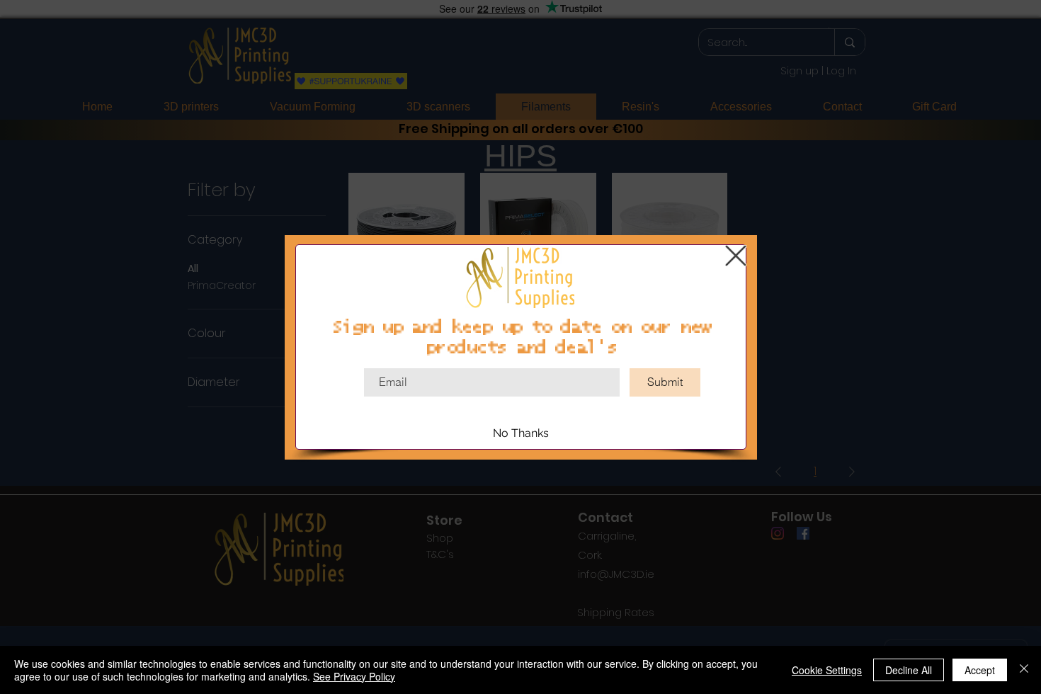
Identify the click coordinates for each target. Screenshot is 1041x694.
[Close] (1024, 670)
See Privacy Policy (354, 676)
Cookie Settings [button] (827, 670)
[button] (735, 255)
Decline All (908, 670)
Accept (980, 670)
